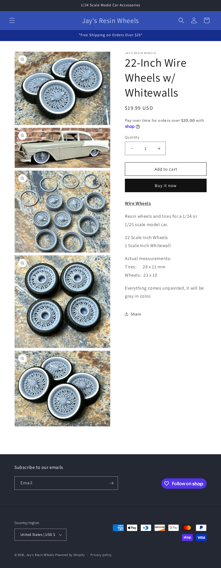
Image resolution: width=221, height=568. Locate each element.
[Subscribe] (111, 483)
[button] (12, 20)
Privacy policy (101, 555)
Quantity (132, 137)
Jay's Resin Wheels (40, 555)
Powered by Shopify (70, 555)
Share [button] (136, 314)
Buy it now (166, 185)
